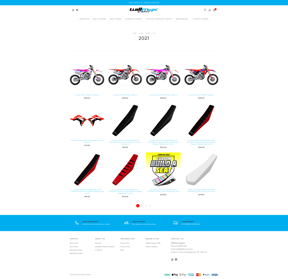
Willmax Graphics (152, 246)
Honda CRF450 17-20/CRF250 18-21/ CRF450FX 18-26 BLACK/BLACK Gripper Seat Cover (125, 142)
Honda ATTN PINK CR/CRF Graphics (163, 95)
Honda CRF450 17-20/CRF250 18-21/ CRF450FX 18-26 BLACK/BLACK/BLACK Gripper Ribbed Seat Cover (163, 142)
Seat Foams (116, 19)
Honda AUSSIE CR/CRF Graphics (201, 95)
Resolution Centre (76, 250)
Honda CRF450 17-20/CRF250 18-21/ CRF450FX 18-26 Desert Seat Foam (201, 191)
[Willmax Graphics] (144, 10)
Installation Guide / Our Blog (104, 246)
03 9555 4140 (181, 246)
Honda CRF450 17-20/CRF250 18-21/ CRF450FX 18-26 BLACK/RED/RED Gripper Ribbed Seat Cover (125, 191)
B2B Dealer (182, 19)
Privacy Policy (125, 246)
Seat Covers (99, 19)
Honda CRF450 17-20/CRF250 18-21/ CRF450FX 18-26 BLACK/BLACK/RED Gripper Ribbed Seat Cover (201, 142)
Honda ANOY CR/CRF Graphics (87, 95)
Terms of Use (124, 243)
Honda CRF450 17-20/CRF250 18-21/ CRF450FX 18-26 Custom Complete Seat (163, 191)
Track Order (74, 246)
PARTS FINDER (201, 19)
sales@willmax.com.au (184, 249)
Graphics (84, 19)
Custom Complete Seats (159, 19)
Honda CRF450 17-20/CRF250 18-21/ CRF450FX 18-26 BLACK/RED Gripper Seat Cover (87, 191)
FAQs (122, 250)
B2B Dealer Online (76, 253)
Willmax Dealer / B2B (153, 243)
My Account (74, 243)
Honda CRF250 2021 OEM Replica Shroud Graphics (87, 141)
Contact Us (99, 250)
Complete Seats (133, 19)
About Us (98, 243)
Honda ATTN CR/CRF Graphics (125, 95)
